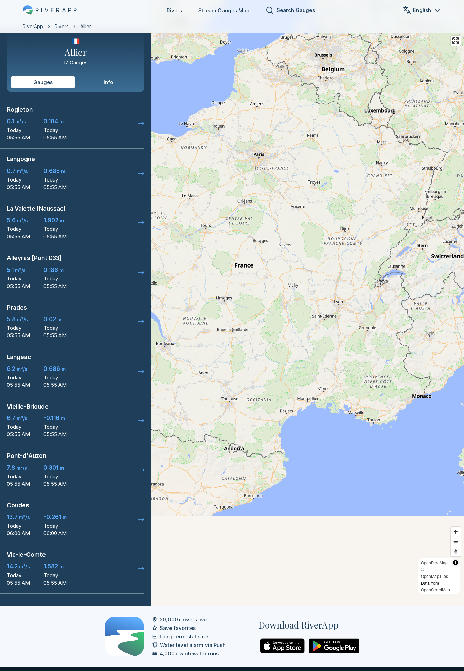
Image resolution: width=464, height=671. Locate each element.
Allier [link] (85, 26)
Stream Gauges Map (223, 10)
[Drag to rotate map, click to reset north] (456, 551)
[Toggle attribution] (455, 562)
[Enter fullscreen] (456, 41)
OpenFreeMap (434, 562)
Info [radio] (108, 82)
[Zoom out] (456, 542)
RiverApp (33, 26)
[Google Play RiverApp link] (334, 645)
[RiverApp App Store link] (282, 645)
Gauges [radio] (43, 82)
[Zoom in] (456, 532)
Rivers (174, 10)
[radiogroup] (76, 82)
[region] (232, 303)
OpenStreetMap (435, 589)
